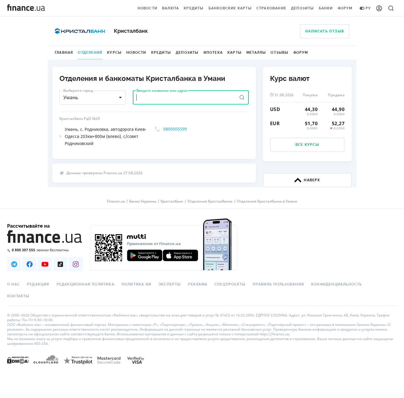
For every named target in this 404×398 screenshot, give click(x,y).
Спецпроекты (229, 284)
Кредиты (193, 8)
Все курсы (307, 145)
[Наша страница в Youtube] (45, 264)
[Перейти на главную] (26, 8)
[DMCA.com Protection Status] (18, 359)
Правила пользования (278, 284)
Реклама (197, 284)
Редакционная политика (85, 284)
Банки (326, 8)
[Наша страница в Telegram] (14, 264)
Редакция (38, 284)
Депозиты (302, 8)
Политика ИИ (136, 284)
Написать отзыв (324, 31)
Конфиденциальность (336, 284)
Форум (345, 8)
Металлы (256, 52)
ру (368, 8)
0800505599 (175, 129)
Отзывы (279, 52)
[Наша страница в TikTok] (60, 264)
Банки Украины (142, 201)
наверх (312, 180)
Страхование (271, 8)
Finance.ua (116, 201)
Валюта (170, 8)
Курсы (114, 52)
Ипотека (213, 52)
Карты (234, 52)
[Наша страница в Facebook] (29, 264)
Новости (147, 8)
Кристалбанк (172, 201)
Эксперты (170, 284)
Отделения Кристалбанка (210, 201)
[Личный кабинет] (379, 8)
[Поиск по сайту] (391, 8)
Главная (64, 52)
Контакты (18, 296)
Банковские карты (230, 8)
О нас (13, 284)
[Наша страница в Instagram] (76, 264)
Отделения (90, 52)
